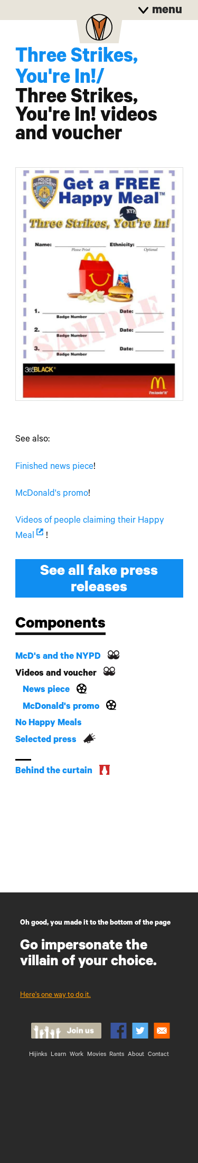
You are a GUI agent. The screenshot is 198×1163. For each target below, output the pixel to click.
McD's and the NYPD (58, 657)
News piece (46, 691)
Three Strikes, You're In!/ (76, 68)
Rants (116, 1055)
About (136, 1055)
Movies (96, 1055)
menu (165, 11)
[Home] (99, 30)
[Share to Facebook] (118, 1031)
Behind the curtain (53, 772)
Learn (58, 1055)
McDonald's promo (51, 494)
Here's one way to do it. (55, 995)
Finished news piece (54, 468)
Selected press (46, 741)
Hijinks (38, 1055)
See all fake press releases (99, 580)
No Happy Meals (48, 724)
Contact (158, 1055)
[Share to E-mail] (162, 1031)
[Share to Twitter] (140, 1031)
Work (76, 1055)
